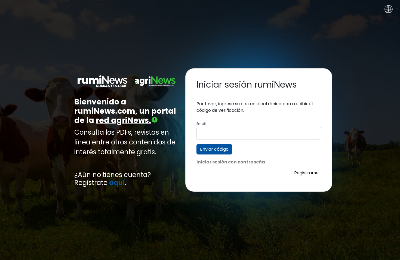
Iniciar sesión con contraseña (230, 162)
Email (201, 123)
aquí (117, 183)
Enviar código (214, 149)
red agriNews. (123, 120)
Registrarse (306, 173)
